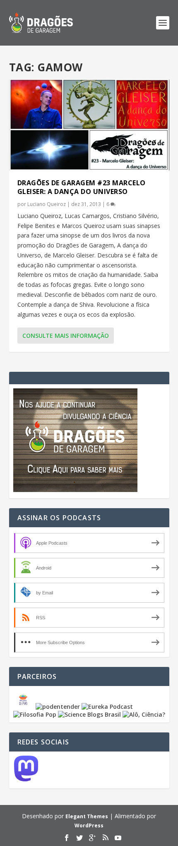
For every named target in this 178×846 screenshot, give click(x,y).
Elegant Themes (86, 816)
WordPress (89, 825)
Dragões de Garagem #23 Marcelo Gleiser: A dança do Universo (81, 187)
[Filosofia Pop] (34, 714)
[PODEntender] (58, 706)
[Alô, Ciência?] (144, 714)
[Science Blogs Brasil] (89, 714)
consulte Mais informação (65, 335)
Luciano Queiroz (46, 204)
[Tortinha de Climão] (24, 706)
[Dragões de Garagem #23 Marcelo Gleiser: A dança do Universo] (89, 124)
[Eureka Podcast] (107, 706)
